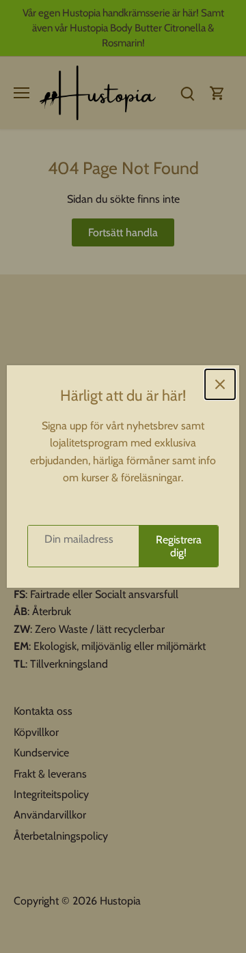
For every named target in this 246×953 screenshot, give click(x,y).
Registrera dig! (179, 546)
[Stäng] (220, 384)
